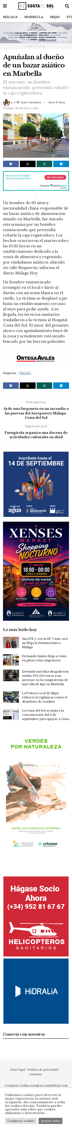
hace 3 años (57, 102)
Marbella (33, 17)
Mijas (55, 17)
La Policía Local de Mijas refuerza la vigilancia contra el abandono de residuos (44, 697)
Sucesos (25, 373)
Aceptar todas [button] (50, 1121)
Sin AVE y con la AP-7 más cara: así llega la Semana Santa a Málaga (45, 643)
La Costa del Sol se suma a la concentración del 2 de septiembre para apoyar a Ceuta (45, 715)
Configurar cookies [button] (20, 1121)
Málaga (10, 17)
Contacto (35, 1074)
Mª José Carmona (29, 102)
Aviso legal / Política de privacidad (34, 1069)
